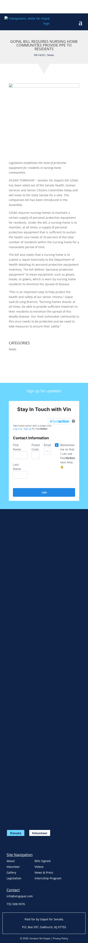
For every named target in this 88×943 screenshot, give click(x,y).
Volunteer (39, 833)
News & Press (44, 872)
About (11, 861)
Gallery (11, 872)
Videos (39, 867)
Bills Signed (43, 861)
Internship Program (48, 878)
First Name (17, 447)
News (50, 55)
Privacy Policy (60, 938)
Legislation (14, 878)
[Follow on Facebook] (8, 6)
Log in (16, 428)
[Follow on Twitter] (16, 6)
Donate (15, 833)
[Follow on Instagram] (24, 6)
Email (47, 445)
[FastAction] (59, 421)
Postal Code (36, 447)
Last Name (17, 467)
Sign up (28, 428)
